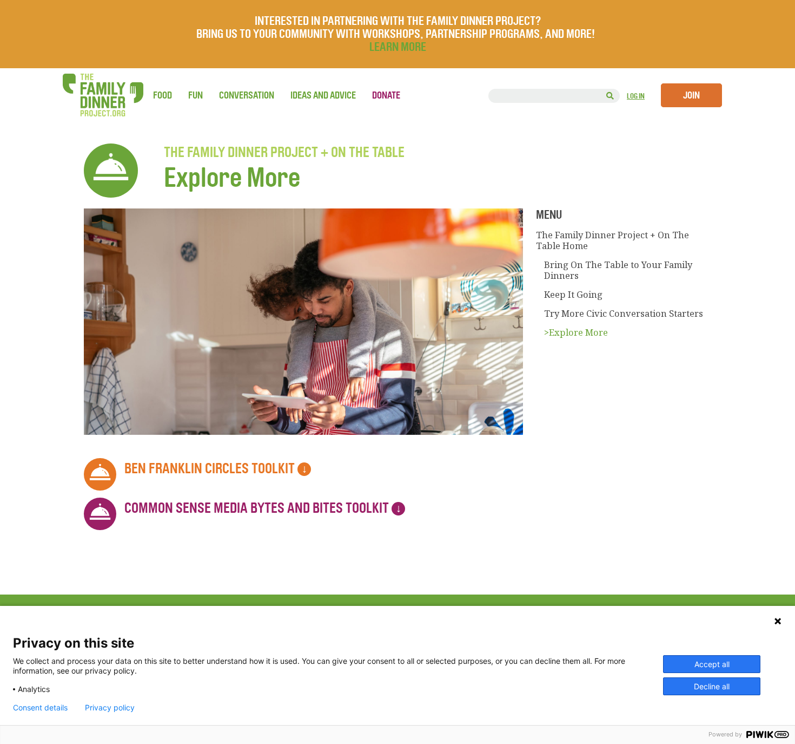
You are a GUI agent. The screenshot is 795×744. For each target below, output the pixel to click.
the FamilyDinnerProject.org (102, 95)
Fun (195, 95)
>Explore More (576, 332)
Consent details (40, 707)
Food (162, 95)
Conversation (246, 95)
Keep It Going (573, 294)
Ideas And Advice (323, 95)
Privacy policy (110, 707)
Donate (386, 95)
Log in (636, 96)
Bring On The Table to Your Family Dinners (618, 270)
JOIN (691, 95)
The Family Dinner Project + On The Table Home (612, 240)
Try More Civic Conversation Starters (623, 313)
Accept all (712, 664)
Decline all (712, 686)
